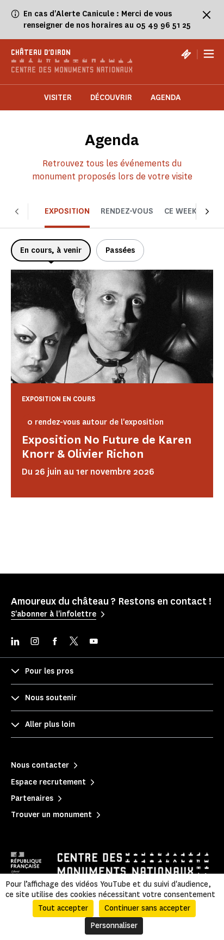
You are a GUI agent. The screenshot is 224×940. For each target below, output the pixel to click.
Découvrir (111, 97)
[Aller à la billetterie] (186, 53)
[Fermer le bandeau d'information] (206, 14)
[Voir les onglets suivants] (207, 211)
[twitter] (74, 642)
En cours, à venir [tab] (51, 250)
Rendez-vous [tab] (127, 211)
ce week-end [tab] (189, 211)
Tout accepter (63, 908)
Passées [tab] (120, 250)
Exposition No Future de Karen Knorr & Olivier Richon (106, 447)
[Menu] (209, 54)
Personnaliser (114, 925)
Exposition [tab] (67, 211)
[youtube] (93, 642)
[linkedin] (15, 642)
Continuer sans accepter (147, 908)
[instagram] (34, 642)
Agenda (166, 97)
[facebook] (54, 642)
